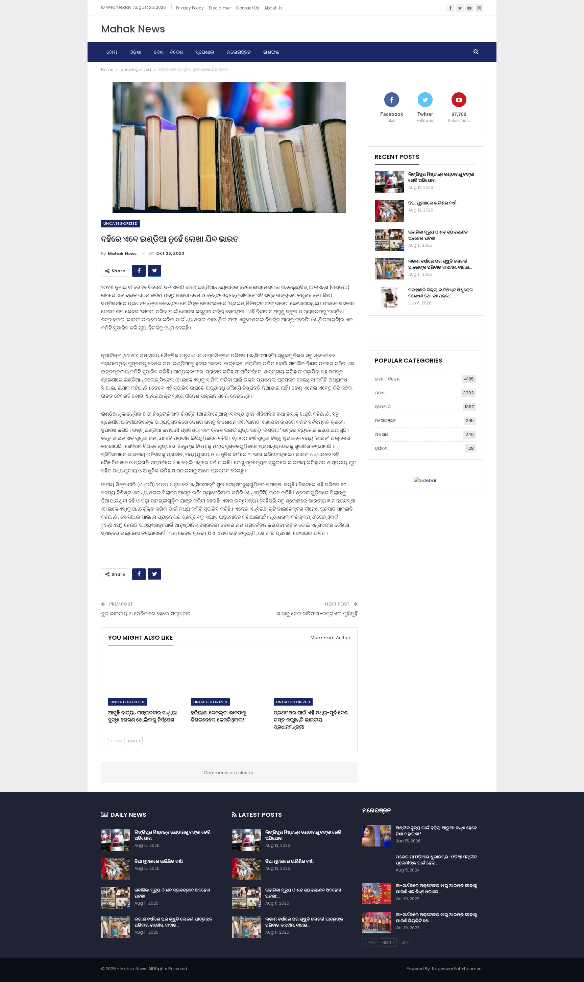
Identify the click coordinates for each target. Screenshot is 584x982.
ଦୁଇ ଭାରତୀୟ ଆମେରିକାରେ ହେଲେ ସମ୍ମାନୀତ (146, 613)
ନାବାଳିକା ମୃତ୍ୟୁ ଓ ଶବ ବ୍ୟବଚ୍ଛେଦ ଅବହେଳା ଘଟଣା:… (438, 235)
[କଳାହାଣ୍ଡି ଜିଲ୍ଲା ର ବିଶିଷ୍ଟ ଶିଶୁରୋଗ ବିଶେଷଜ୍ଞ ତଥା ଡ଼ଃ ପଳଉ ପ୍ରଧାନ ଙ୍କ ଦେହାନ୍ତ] (389, 298)
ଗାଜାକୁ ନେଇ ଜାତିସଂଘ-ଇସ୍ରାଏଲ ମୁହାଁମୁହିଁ (317, 613)
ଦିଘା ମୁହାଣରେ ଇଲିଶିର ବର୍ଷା (432, 203)
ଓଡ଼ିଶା (135, 51)
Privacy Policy (190, 8)
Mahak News (133, 29)
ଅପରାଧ (381, 434)
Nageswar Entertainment (457, 969)
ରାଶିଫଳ (271, 51)
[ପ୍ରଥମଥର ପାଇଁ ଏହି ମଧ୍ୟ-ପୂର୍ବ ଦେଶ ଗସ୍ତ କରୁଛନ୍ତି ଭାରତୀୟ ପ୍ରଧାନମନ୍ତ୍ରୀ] (312, 679)
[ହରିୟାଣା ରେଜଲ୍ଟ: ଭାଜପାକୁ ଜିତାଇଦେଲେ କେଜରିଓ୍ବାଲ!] (229, 679)
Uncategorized (120, 223)
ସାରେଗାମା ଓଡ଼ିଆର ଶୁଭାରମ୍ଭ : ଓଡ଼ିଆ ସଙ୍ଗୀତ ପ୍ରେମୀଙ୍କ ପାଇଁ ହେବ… (436, 860)
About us (273, 8)
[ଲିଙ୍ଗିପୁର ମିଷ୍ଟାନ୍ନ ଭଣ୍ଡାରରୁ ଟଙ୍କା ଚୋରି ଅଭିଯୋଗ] (389, 182)
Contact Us (247, 8)
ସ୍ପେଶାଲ (204, 51)
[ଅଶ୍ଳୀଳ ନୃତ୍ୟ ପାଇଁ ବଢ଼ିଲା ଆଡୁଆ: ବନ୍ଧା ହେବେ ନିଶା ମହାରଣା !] (376, 835)
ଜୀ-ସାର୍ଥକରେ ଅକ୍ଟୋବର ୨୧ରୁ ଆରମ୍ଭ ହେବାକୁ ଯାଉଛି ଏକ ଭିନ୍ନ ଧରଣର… (436, 888)
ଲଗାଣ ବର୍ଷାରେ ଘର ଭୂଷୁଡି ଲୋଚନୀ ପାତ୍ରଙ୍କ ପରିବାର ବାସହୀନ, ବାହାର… (440, 264)
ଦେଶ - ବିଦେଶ (387, 379)
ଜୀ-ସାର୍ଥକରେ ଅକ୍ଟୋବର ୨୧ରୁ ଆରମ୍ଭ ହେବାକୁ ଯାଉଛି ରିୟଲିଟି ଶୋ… (436, 917)
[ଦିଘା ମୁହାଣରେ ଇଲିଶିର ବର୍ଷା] (389, 211)
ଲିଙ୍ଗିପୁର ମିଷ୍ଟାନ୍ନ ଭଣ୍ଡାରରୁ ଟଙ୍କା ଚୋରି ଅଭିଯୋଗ (441, 177)
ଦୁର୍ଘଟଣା (382, 448)
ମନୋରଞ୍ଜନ (239, 51)
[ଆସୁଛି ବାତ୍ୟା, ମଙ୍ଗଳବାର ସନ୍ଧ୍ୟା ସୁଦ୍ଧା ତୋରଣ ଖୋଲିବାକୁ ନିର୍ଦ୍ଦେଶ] (146, 679)
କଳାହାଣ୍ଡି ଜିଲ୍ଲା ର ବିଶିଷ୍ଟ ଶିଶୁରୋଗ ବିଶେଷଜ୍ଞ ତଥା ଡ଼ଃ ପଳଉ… (440, 293)
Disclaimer (220, 8)
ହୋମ (111, 51)
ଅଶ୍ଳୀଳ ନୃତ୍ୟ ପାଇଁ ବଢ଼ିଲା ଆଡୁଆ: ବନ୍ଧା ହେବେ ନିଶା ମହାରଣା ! (436, 831)
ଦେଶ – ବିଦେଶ (168, 51)
